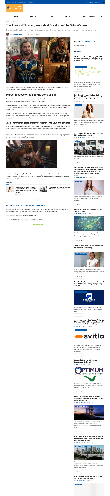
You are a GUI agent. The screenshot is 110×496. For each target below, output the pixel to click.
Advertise (8, 2)
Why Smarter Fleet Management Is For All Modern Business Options (88, 134)
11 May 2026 (89, 326)
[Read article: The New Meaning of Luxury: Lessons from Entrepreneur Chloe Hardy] (89, 259)
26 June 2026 (89, 288)
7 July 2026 (89, 177)
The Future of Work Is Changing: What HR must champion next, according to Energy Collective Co (88, 59)
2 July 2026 (90, 213)
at (76, 217)
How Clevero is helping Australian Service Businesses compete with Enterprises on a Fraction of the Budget (88, 438)
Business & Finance (81, 67)
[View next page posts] (39, 200)
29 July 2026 (52, 190)
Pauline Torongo (80, 63)
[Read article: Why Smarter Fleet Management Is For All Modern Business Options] (43, 189)
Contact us (31, 2)
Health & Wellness (81, 406)
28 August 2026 (90, 63)
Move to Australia (89, 16)
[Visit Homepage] (14, 8)
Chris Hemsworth (15, 219)
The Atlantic (17, 209)
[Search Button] (101, 16)
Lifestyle (33, 16)
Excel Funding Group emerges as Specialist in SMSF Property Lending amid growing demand (89, 284)
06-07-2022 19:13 (29, 34)
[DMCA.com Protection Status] (38, 224)
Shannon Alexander (16, 34)
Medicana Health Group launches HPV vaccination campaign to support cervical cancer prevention (88, 398)
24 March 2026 (90, 480)
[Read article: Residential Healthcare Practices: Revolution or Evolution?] (89, 374)
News (16, 16)
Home (7, 21)
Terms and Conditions (22, 2)
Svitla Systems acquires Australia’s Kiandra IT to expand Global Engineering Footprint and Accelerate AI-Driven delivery (89, 322)
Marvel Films (25, 219)
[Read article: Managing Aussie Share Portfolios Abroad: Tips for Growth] (89, 223)
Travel (51, 16)
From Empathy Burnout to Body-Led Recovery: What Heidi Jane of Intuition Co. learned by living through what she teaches (88, 97)
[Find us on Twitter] (103, 2)
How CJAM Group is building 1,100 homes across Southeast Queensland (88, 477)
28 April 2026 (89, 402)
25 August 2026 (20, 194)
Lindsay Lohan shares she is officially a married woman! (28, 205)
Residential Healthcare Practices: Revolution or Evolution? (85, 361)
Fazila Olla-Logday (81, 137)
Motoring (78, 141)
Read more (79, 89)
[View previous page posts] (36, 200)
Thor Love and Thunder (37, 219)
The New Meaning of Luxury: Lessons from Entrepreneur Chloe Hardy (88, 247)
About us (14, 2)
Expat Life (68, 16)
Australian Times (80, 177)
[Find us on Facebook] (101, 2)
